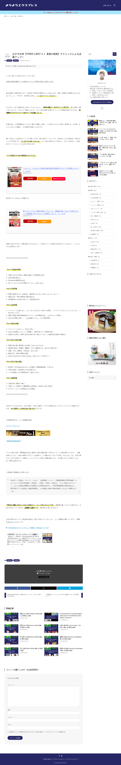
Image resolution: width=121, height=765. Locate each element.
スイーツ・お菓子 (97, 201)
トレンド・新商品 (97, 205)
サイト (10, 725)
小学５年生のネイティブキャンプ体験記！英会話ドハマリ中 (28, 528)
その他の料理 (96, 198)
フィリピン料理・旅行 (98, 212)
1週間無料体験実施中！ (14, 441)
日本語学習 (95, 260)
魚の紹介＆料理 (97, 230)
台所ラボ (95, 220)
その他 (94, 245)
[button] (17, 588)
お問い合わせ (47, 759)
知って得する (96, 227)
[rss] (61, 756)
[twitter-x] (102, 108)
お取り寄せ (95, 186)
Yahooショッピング (58, 178)
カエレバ (30, 173)
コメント (11, 685)
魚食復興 (95, 234)
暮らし (93, 238)
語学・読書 (95, 256)
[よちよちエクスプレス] (21, 5)
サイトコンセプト (72, 759)
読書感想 (16, 60)
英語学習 (9, 60)
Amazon (44, 178)
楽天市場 (30, 178)
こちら (14, 522)
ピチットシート (96, 209)
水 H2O (94, 223)
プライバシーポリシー (59, 759)
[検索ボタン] (114, 5)
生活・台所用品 (96, 253)
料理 (93, 190)
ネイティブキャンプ (13, 426)
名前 (9, 710)
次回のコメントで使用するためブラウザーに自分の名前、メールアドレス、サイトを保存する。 (38, 732)
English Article (96, 194)
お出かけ (95, 242)
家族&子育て (96, 249)
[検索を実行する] (114, 54)
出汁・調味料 (96, 216)
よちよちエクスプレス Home (102, 102)
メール (10, 717)
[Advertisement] (60, 32)
